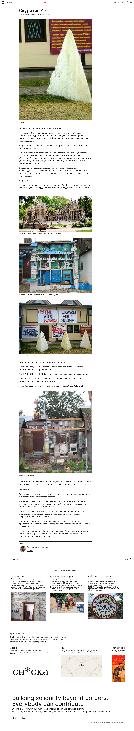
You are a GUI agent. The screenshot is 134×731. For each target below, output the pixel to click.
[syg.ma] (3, 2)
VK (104, 722)
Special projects (17, 633)
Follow (30, 550)
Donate (43, 2)
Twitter (118, 722)
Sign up (15, 718)
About (23, 718)
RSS (122, 722)
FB (102, 722)
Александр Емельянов (27, 14)
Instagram (108, 722)
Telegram (98, 722)
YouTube (113, 722)
